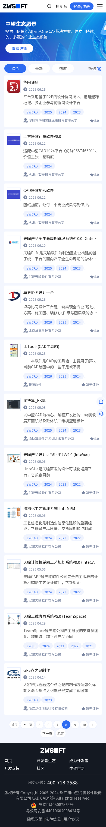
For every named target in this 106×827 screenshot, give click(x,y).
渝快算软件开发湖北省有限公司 (51, 438)
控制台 (61, 6)
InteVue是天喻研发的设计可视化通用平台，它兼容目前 (57, 471)
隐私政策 (34, 819)
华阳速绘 (31, 82)
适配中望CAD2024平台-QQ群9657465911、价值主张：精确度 (61, 153)
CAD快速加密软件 (38, 190)
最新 (39, 68)
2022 (77, 484)
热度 (63, 68)
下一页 (47, 733)
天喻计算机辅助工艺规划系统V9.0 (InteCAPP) (61, 562)
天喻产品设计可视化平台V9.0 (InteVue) (56, 454)
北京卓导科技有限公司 (45, 330)
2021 (89, 646)
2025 (48, 112)
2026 (48, 322)
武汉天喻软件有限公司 (45, 276)
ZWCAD (32, 112)
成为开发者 (78, 760)
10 (84, 724)
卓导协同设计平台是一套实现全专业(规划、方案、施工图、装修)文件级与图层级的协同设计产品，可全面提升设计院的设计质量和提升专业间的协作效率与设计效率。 (60, 310)
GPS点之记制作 (36, 670)
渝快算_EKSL (34, 400)
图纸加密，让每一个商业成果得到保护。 (57, 204)
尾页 (60, 733)
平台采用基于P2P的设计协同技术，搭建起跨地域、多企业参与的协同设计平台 (61, 99)
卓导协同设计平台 (38, 292)
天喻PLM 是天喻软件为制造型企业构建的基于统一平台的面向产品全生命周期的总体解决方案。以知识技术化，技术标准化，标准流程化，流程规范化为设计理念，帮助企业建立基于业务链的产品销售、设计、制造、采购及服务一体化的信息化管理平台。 (59, 256)
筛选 (92, 68)
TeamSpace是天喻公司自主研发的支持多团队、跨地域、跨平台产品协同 (60, 633)
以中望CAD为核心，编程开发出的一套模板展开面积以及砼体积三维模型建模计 (59, 417)
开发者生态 (46, 760)
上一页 (27, 724)
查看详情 (19, 48)
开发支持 (12, 768)
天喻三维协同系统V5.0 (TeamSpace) (54, 616)
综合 (15, 68)
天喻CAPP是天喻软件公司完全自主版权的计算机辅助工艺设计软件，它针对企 (60, 579)
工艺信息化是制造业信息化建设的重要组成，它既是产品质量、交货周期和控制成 (57, 525)
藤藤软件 (35, 384)
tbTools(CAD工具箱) (41, 346)
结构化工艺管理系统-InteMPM (49, 508)
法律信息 (53, 819)
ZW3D (31, 646)
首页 (14, 724)
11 (93, 724)
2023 (77, 112)
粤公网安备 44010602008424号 (53, 810)
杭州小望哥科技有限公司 (46, 174)
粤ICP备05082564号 (56, 804)
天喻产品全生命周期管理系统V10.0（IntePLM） (61, 238)
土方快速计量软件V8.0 (42, 136)
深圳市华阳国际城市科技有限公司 (53, 120)
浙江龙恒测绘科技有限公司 (48, 708)
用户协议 (71, 819)
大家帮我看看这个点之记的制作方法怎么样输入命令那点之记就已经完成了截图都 (59, 687)
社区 (40, 768)
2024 (62, 112)
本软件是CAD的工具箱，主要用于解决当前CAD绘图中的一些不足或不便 (59, 363)
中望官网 (77, 768)
